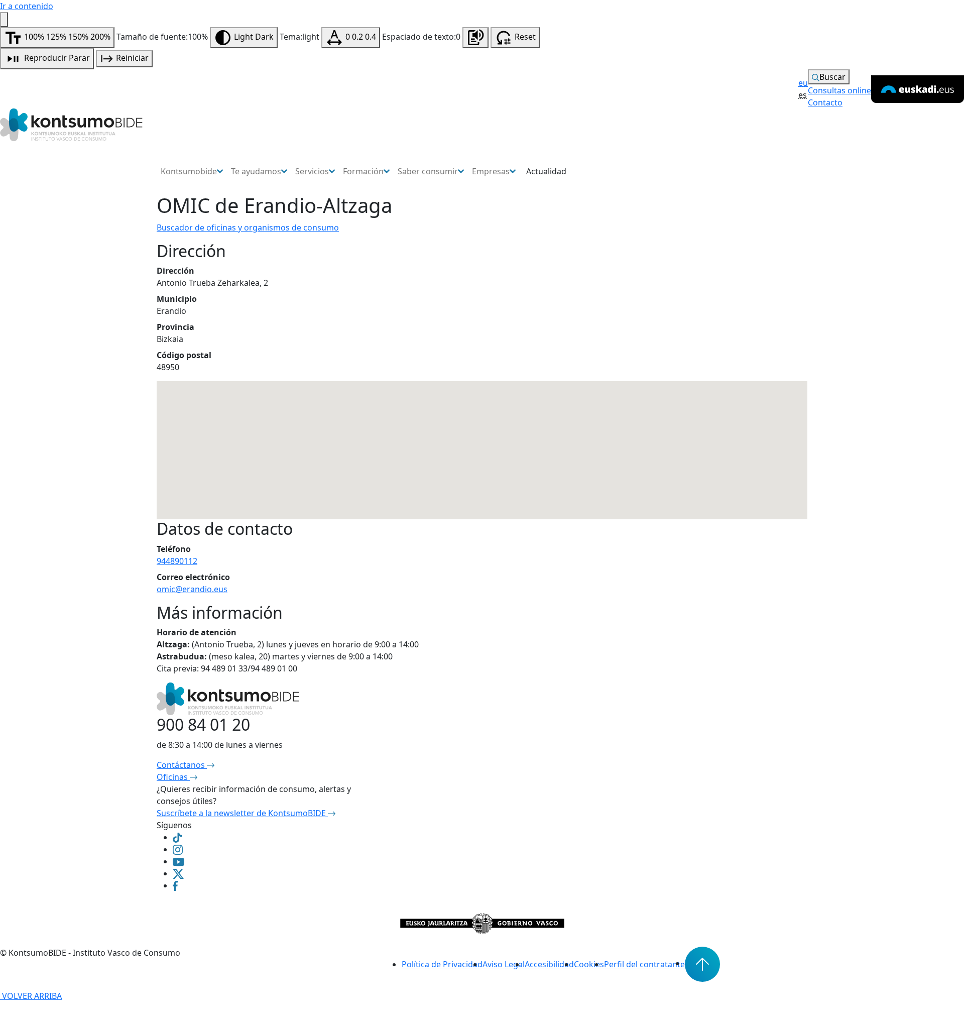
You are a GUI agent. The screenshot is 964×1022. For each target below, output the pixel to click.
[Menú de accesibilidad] (4, 19)
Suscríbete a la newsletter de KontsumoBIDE (242, 813)
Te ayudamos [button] (256, 171)
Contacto (825, 102)
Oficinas (173, 776)
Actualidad (546, 171)
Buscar (832, 76)
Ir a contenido (26, 6)
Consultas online (839, 90)
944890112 (177, 560)
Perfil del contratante (644, 964)
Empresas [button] (491, 171)
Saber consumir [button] (428, 171)
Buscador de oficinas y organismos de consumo (248, 227)
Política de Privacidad (442, 964)
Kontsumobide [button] (189, 171)
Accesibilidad (549, 964)
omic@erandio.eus (192, 589)
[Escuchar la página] (475, 37)
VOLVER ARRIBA (31, 995)
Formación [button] (363, 171)
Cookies (589, 964)
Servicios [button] (312, 171)
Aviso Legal (504, 964)
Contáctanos (182, 764)
